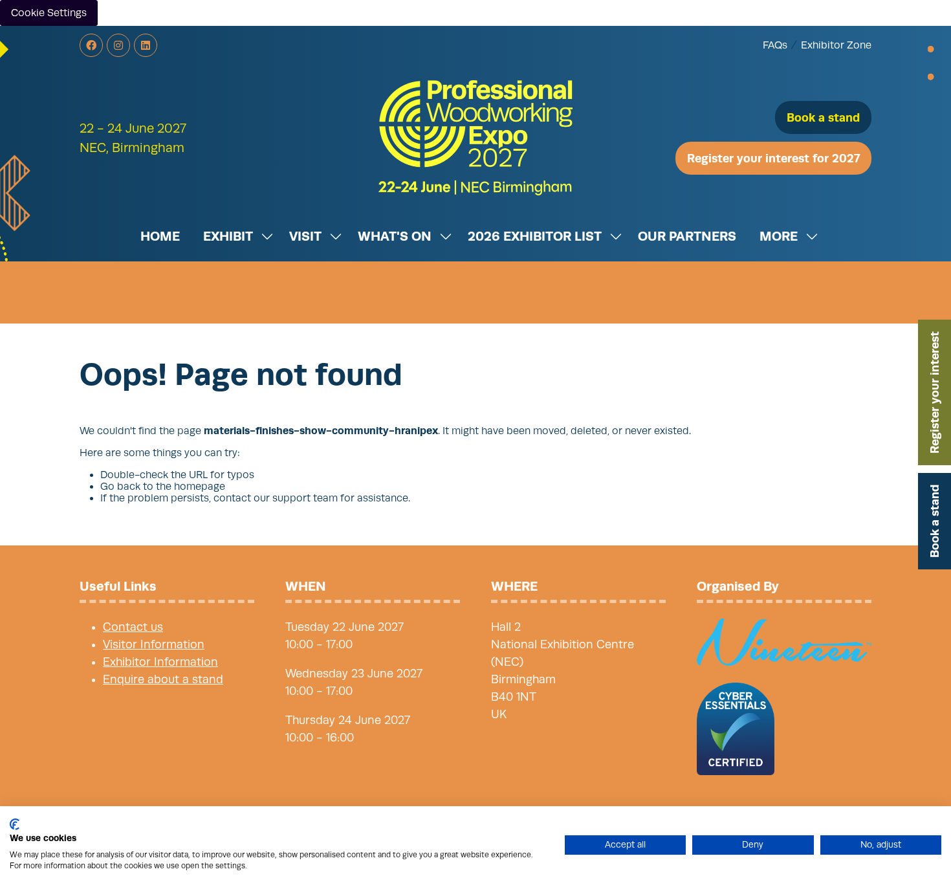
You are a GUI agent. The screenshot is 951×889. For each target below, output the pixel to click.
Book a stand (934, 521)
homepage (199, 486)
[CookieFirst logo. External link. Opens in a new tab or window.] (14, 824)
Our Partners (687, 235)
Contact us (133, 626)
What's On (395, 235)
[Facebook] (91, 45)
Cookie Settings (49, 13)
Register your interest (934, 392)
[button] (823, 117)
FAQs (775, 45)
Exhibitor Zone (836, 45)
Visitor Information (153, 644)
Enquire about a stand (163, 679)
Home (160, 235)
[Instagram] (118, 45)
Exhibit (228, 235)
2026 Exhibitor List (535, 235)
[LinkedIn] (145, 45)
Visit (305, 235)
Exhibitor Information (160, 661)
